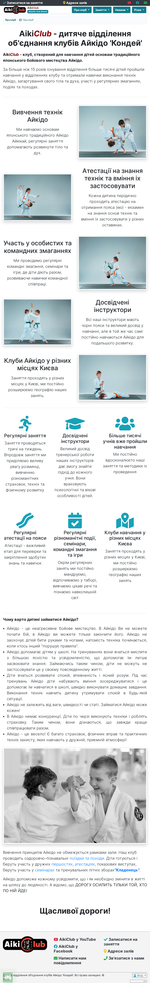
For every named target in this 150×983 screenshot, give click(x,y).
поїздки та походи (87, 858)
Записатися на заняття (24, 3)
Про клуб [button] (80, 10)
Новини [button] (120, 10)
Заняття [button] (101, 10)
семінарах (44, 870)
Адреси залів (76, 3)
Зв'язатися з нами (126, 958)
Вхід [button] (140, 975)
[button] (130, 3)
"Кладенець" (126, 870)
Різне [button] (138, 10)
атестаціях (85, 864)
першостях (62, 864)
